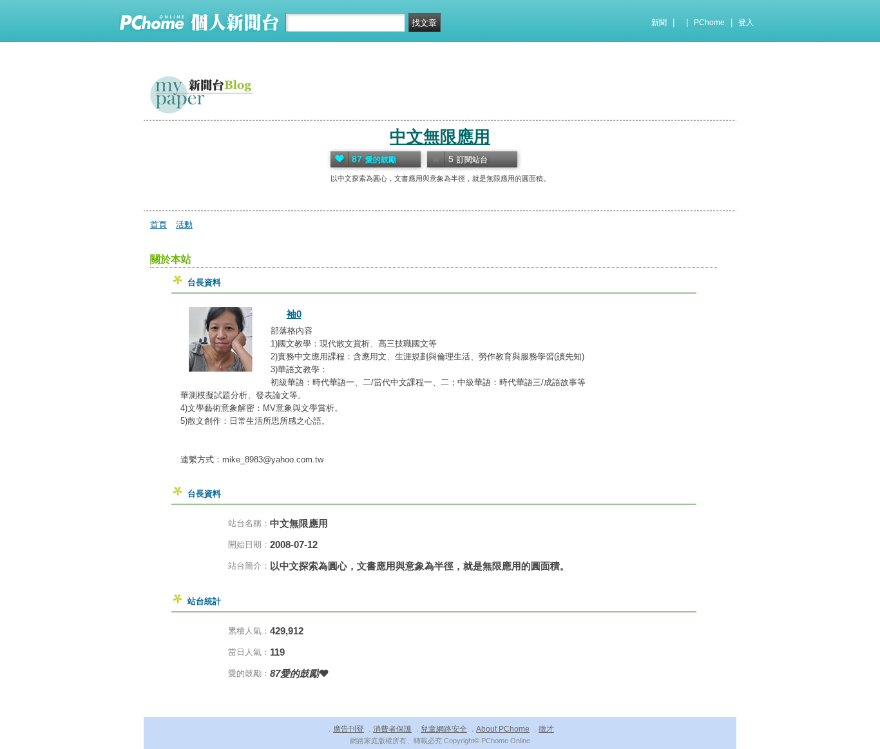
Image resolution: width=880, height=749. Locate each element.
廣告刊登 (348, 729)
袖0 (294, 313)
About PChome (503, 729)
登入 (746, 22)
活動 (184, 224)
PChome (709, 22)
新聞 (659, 22)
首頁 (158, 224)
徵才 (546, 729)
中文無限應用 (440, 136)
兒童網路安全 (444, 729)
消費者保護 (392, 729)
